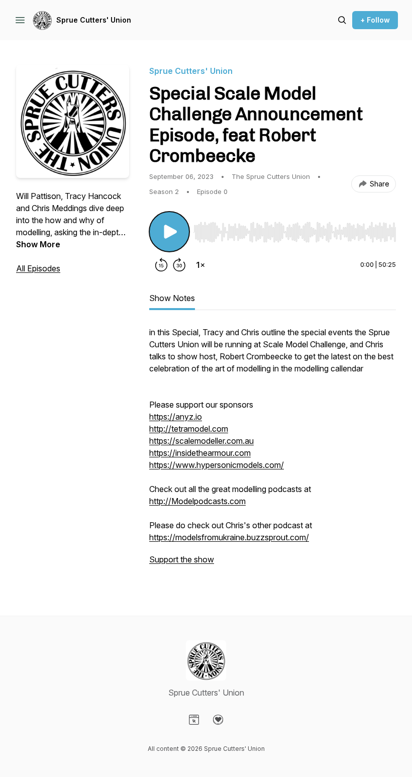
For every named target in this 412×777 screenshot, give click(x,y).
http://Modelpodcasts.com (197, 501)
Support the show (181, 559)
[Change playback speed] (200, 265)
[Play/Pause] (169, 232)
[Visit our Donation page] (218, 720)
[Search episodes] (342, 20)
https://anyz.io (175, 417)
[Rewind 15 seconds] (161, 265)
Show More (38, 244)
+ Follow (375, 20)
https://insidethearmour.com (200, 453)
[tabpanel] (272, 450)
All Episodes (38, 268)
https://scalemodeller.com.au (201, 441)
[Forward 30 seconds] (179, 265)
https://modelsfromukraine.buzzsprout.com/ (229, 537)
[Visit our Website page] (194, 720)
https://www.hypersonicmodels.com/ (216, 465)
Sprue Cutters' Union (93, 20)
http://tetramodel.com (188, 429)
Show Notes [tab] (172, 298)
